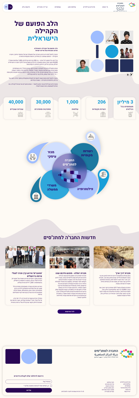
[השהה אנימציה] (127, 74)
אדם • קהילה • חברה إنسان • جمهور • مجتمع (120, 11)
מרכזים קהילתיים (125, 382)
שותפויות (127, 386)
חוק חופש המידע (109, 388)
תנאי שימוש (110, 382)
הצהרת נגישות (110, 386)
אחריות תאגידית (109, 392)
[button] (42, 7)
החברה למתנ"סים (69, 162)
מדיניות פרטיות (109, 384)
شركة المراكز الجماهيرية (120, 9)
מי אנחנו (127, 390)
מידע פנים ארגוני (125, 388)
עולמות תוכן (126, 384)
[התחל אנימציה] (131, 74)
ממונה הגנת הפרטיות (108, 390)
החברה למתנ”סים (106, 351)
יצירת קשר (127, 391)
